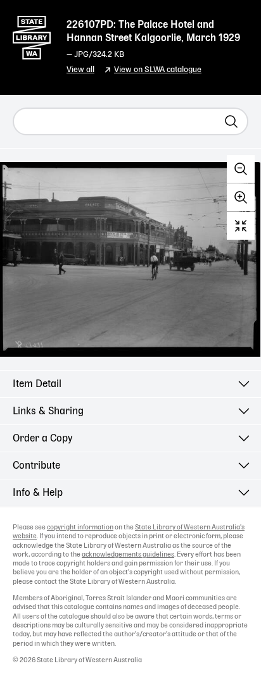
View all (80, 69)
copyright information (80, 527)
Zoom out (241, 169)
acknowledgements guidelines (128, 555)
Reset (241, 226)
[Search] (231, 121)
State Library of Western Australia (31, 35)
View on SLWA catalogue (157, 69)
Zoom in (241, 197)
